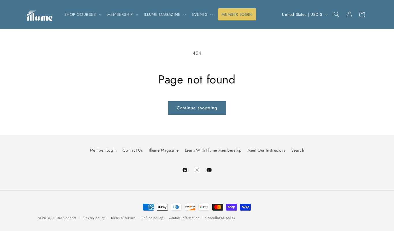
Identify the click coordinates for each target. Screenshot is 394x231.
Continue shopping (197, 108)
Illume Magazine (164, 150)
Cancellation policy (220, 217)
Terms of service (123, 217)
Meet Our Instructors (266, 150)
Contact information (184, 217)
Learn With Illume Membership (213, 150)
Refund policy (152, 217)
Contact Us (133, 150)
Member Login (103, 150)
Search (297, 150)
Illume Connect (64, 217)
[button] (82, 14)
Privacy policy (94, 217)
